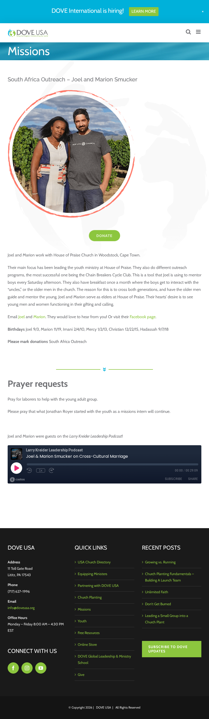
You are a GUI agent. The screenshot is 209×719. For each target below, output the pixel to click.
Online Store (87, 644)
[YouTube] (40, 668)
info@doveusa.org (21, 607)
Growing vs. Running (160, 562)
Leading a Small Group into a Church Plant (166, 618)
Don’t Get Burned (158, 604)
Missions (84, 609)
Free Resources (89, 632)
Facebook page (142, 316)
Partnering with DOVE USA (98, 585)
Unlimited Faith (156, 592)
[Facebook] (13, 668)
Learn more (144, 11)
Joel (21, 316)
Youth (82, 621)
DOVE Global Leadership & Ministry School (104, 659)
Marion (39, 316)
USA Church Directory (94, 562)
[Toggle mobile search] (188, 31)
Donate (104, 235)
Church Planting (90, 597)
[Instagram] (27, 668)
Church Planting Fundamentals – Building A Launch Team (169, 577)
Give (81, 674)
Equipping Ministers (92, 574)
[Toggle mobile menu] (198, 31)
